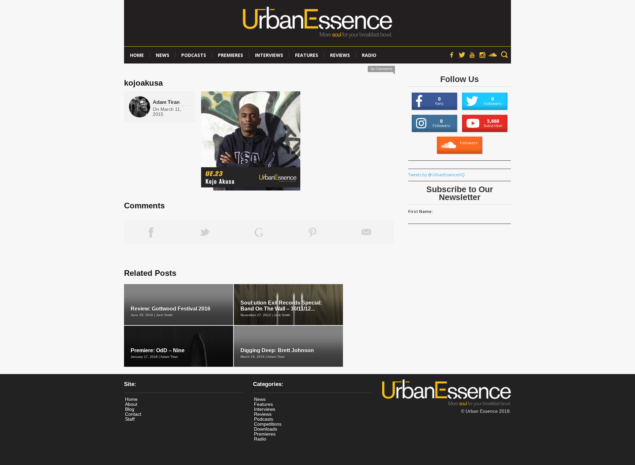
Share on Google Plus (259, 232)
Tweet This (205, 232)
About (131, 404)
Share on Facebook (151, 232)
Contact (133, 414)
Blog (129, 409)
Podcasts (193, 55)
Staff (130, 419)
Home (137, 55)
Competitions (267, 424)
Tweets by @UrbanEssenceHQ (436, 175)
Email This (367, 232)
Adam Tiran (166, 102)
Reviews (340, 55)
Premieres (230, 55)
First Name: (420, 211)
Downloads (265, 429)
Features (306, 55)
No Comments (381, 68)
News (162, 55)
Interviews (269, 55)
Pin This (313, 232)
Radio (369, 55)
